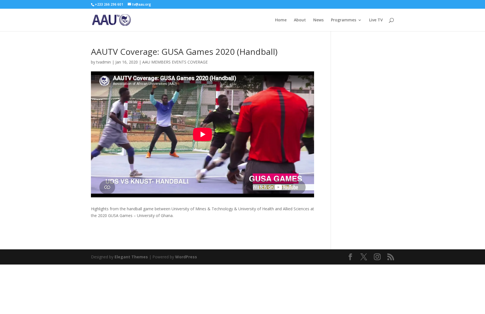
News (318, 20)
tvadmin (103, 62)
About (300, 20)
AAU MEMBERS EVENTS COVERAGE (175, 62)
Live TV (376, 20)
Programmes (343, 20)
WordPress (186, 256)
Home (281, 20)
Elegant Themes (131, 256)
